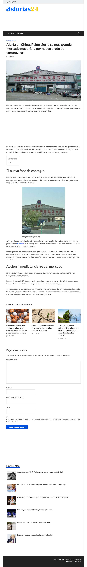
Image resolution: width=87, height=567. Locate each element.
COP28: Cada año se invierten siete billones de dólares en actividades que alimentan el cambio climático (68, 330)
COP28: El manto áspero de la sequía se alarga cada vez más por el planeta (43, 328)
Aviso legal (77, 561)
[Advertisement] (45, 22)
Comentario (12, 359)
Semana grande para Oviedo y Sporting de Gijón (34, 510)
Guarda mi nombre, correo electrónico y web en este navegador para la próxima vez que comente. (43, 420)
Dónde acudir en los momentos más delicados (33, 522)
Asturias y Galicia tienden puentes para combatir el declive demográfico (43, 497)
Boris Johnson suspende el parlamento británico (34, 535)
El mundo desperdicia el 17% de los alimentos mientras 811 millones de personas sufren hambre (16, 329)
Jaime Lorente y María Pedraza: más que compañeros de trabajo (40, 472)
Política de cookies (66, 559)
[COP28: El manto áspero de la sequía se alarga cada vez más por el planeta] (43, 316)
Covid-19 (21, 244)
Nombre (9, 388)
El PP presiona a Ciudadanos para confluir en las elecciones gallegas (41, 484)
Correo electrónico (15, 397)
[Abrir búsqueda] (78, 33)
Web (8, 407)
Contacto (56, 559)
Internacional (11, 41)
